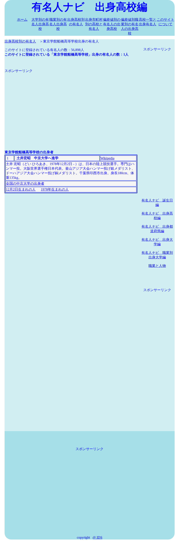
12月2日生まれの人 (21, 189)
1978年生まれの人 (55, 189)
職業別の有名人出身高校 (58, 24)
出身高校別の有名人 (20, 41)
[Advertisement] (71, 103)
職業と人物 (157, 266)
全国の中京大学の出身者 (25, 183)
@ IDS (97, 537)
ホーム (22, 19)
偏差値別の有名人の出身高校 (111, 24)
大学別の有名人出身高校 (40, 24)
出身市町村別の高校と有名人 (94, 24)
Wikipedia (107, 158)
